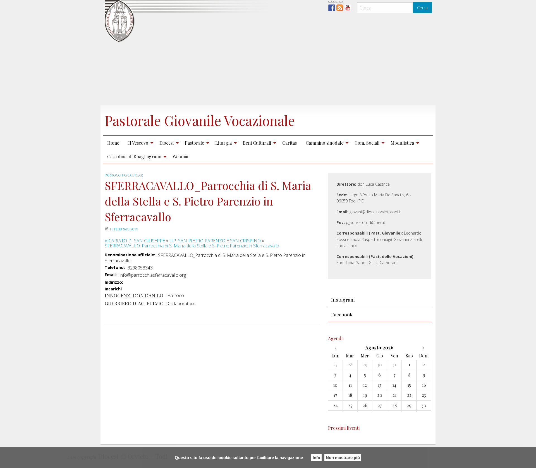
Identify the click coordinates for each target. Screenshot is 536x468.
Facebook (342, 314)
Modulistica (402, 143)
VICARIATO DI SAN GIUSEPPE (135, 241)
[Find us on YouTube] (347, 7)
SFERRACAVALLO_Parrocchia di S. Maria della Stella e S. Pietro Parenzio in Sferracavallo (192, 246)
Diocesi (166, 143)
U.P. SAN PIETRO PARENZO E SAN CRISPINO (215, 241)
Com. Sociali (367, 143)
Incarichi (113, 289)
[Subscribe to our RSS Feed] (339, 7)
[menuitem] (113, 143)
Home (113, 143)
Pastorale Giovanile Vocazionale (200, 120)
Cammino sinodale (324, 143)
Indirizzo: (114, 282)
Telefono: (115, 267)
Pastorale (194, 143)
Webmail (181, 156)
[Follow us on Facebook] (331, 7)
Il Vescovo (138, 143)
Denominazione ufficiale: (130, 255)
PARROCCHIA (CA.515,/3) (124, 175)
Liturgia (223, 143)
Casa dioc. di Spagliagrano (134, 156)
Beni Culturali (257, 143)
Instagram (343, 299)
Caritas (289, 143)
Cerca (422, 7)
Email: (111, 275)
